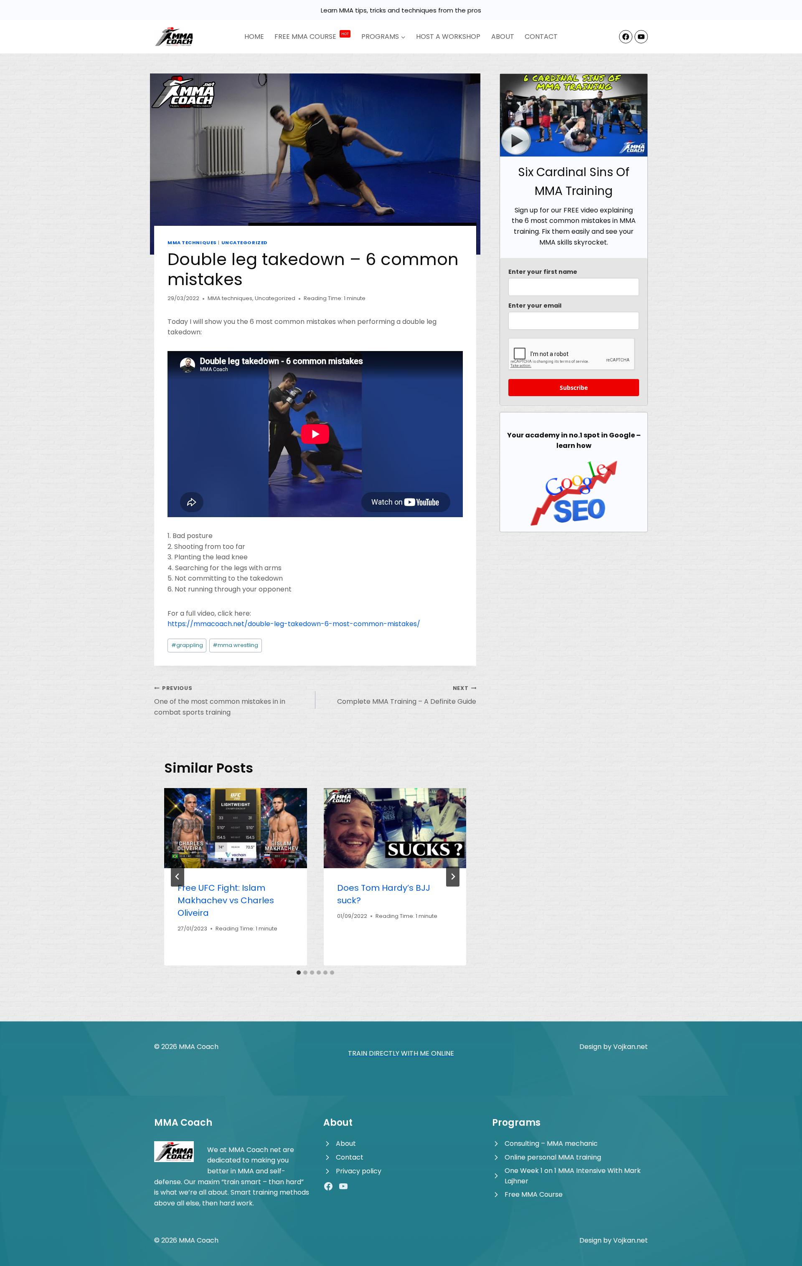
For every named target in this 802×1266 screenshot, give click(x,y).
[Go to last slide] (177, 877)
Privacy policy (358, 1171)
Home (254, 36)
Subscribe (574, 388)
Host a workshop (448, 36)
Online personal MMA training (553, 1157)
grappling (187, 645)
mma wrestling (235, 645)
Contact (541, 36)
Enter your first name (542, 272)
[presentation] (235, 828)
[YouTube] (641, 36)
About (502, 36)
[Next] (452, 877)
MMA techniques (192, 242)
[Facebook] (625, 36)
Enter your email (534, 305)
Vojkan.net (630, 1046)
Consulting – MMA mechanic (551, 1143)
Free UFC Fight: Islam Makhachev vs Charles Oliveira (226, 900)
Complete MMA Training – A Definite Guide (406, 696)
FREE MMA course (311, 36)
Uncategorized (244, 242)
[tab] (299, 972)
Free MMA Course (534, 1194)
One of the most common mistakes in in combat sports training (219, 701)
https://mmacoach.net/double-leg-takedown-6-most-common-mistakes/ (294, 624)
